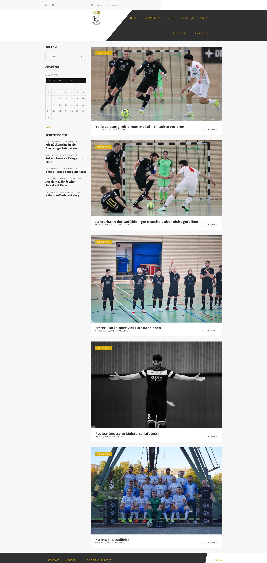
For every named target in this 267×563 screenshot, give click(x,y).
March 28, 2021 (102, 543)
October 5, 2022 (54, 192)
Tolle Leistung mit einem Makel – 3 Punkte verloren (139, 126)
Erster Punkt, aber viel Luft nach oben (128, 327)
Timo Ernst (121, 129)
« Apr (48, 127)
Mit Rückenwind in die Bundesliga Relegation (61, 146)
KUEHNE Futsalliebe (112, 539)
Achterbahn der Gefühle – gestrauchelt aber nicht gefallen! (146, 221)
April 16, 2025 (52, 141)
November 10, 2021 (104, 225)
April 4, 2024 (52, 155)
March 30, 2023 (53, 169)
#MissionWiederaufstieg (62, 195)
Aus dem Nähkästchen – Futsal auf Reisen (62, 183)
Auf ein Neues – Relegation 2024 (64, 160)
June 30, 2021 (101, 436)
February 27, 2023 (54, 178)
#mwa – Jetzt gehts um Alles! (65, 172)
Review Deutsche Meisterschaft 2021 (127, 433)
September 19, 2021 (104, 331)
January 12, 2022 (103, 129)
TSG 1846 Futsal (103, 53)
